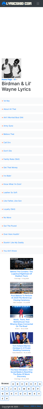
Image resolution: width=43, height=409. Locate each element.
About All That (10, 109)
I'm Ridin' (7, 176)
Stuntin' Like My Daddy (14, 242)
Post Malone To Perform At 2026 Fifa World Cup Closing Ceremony (21, 297)
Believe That (9, 134)
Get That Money (11, 167)
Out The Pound (10, 226)
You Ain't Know (10, 251)
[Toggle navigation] (38, 3)
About (39, 406)
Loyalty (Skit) (9, 209)
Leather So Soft (10, 192)
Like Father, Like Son (13, 201)
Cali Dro (7, 142)
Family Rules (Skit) (12, 159)
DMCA (33, 406)
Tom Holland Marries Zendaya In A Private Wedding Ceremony (21, 348)
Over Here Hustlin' (11, 234)
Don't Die (8, 151)
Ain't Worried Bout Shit (13, 117)
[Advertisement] (21, 30)
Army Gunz (8, 126)
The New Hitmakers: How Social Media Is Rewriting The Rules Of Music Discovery (21, 373)
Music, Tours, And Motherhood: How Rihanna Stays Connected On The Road (21, 322)
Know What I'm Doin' (13, 184)
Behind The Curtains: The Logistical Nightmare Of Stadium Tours (21, 273)
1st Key (7, 101)
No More (7, 217)
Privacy (26, 406)
